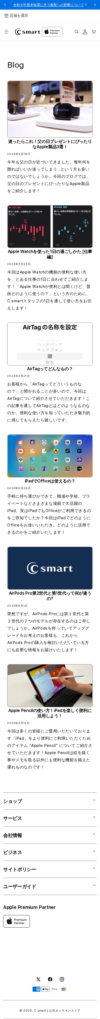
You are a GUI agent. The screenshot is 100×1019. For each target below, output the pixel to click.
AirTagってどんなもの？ (50, 368)
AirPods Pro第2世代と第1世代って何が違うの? (50, 596)
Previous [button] (5, 4)
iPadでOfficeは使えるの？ (50, 481)
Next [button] (95, 4)
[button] (6, 31)
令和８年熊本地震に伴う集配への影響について (48, 5)
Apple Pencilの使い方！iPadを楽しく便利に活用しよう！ (49, 713)
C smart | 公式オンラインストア (57, 1010)
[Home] (27, 31)
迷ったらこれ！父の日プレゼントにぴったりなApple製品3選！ (50, 144)
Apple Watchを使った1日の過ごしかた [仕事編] (50, 254)
